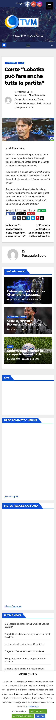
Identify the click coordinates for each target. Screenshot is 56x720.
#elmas (18, 103)
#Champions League (25, 99)
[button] (52, 45)
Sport (21, 63)
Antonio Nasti (31, 359)
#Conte (39, 99)
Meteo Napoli (11, 497)
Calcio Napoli (11, 63)
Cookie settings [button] (19, 711)
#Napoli (47, 103)
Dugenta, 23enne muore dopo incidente (24, 651)
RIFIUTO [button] (40, 716)
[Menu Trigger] (49, 5)
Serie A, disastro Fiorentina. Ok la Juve (24, 322)
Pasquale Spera (25, 92)
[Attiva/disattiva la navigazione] (28, 45)
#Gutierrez (28, 103)
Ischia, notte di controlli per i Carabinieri (24, 644)
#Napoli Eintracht (24, 107)
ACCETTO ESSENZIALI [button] (23, 716)
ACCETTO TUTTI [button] (38, 711)
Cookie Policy (32, 706)
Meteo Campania (13, 606)
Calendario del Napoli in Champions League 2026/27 (26, 294)
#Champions (38, 95)
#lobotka (38, 103)
